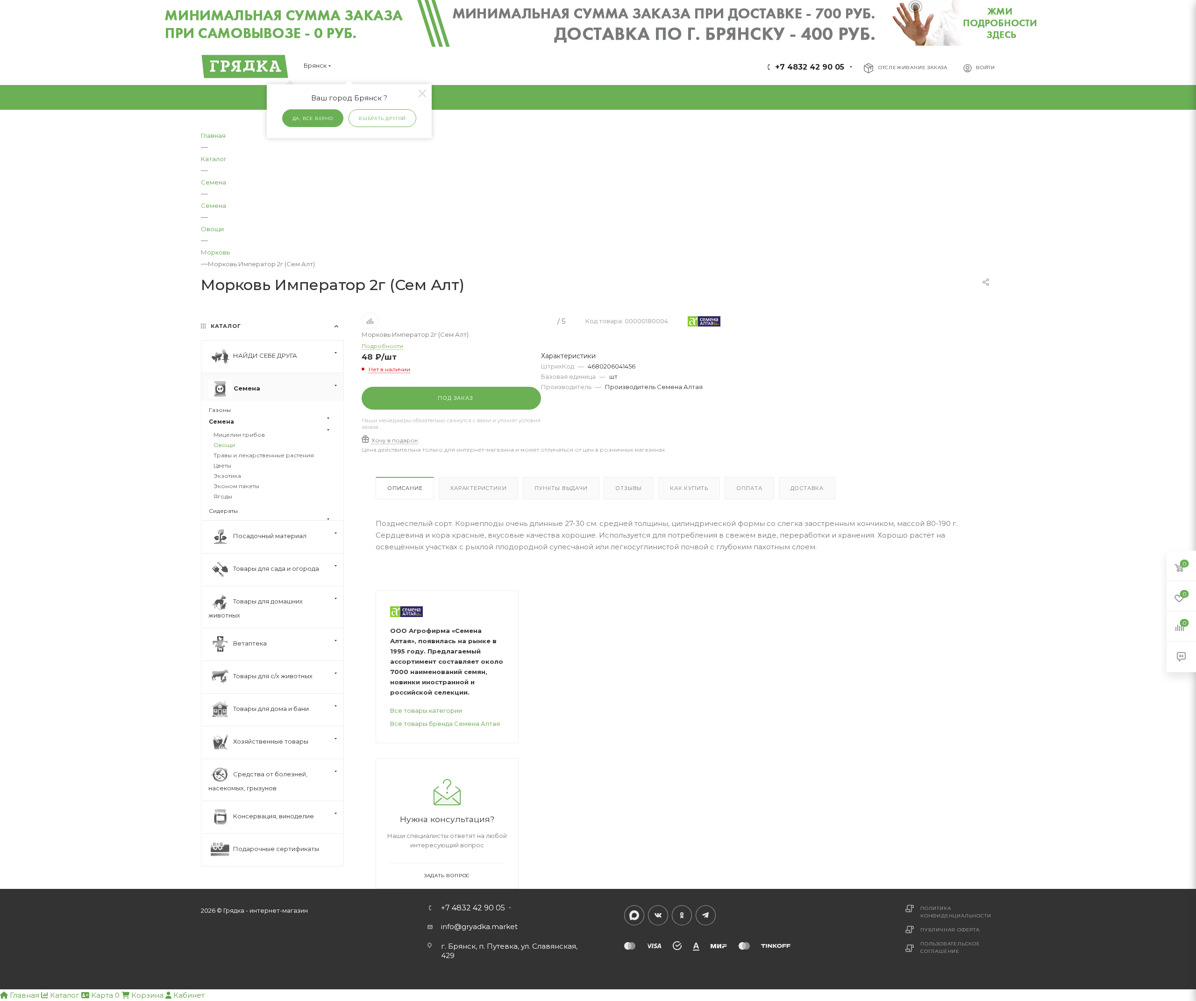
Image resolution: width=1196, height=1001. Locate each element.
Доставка (807, 488)
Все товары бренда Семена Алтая (445, 723)
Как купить (689, 488)
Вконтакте (658, 915)
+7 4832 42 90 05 (809, 67)
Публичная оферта (950, 930)
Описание (404, 488)
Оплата (749, 488)
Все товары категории (426, 710)
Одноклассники (682, 915)
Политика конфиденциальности (955, 912)
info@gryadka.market (479, 926)
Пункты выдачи (560, 488)
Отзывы (628, 488)
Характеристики (478, 488)
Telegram (706, 915)
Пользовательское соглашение (950, 947)
